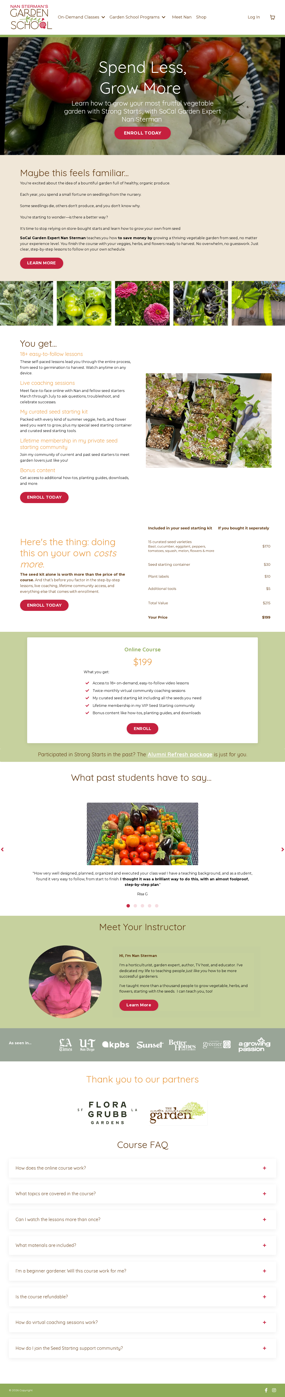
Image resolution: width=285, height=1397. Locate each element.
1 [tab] (128, 905)
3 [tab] (142, 905)
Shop (201, 17)
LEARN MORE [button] (41, 263)
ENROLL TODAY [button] (142, 133)
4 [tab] (149, 905)
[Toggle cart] (272, 17)
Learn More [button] (138, 1005)
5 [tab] (157, 905)
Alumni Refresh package (180, 754)
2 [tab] (135, 905)
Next (283, 849)
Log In (254, 17)
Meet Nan (182, 17)
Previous (2, 849)
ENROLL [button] (142, 728)
